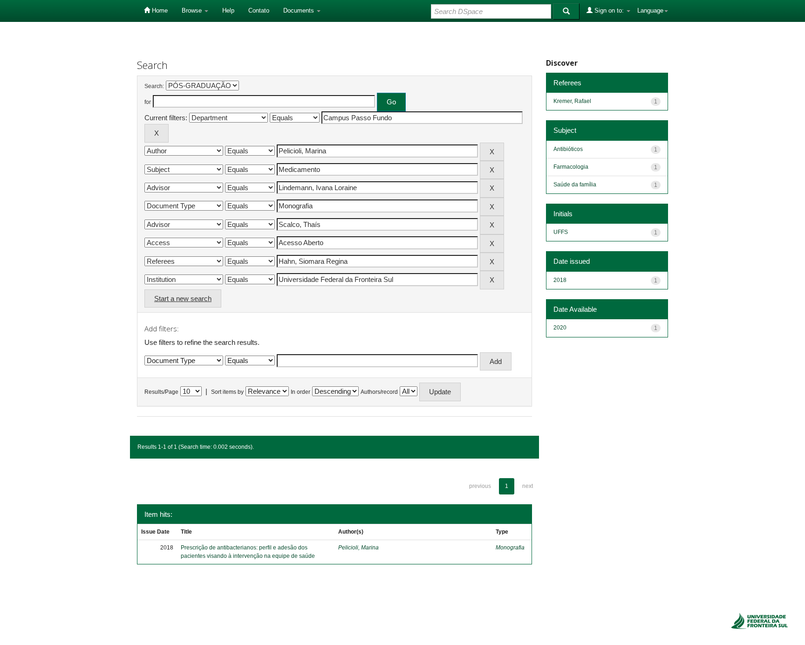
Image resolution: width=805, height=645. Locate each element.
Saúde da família (574, 184)
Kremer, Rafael (572, 101)
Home (159, 10)
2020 (559, 327)
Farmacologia (570, 167)
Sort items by (227, 392)
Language (650, 10)
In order (300, 392)
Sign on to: (609, 10)
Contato (258, 10)
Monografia (510, 547)
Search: (154, 86)
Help (228, 10)
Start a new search (182, 298)
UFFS (560, 232)
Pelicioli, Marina (358, 547)
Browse (193, 10)
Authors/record (379, 392)
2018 (559, 280)
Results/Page (161, 392)
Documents (299, 10)
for (147, 102)
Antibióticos (568, 149)
